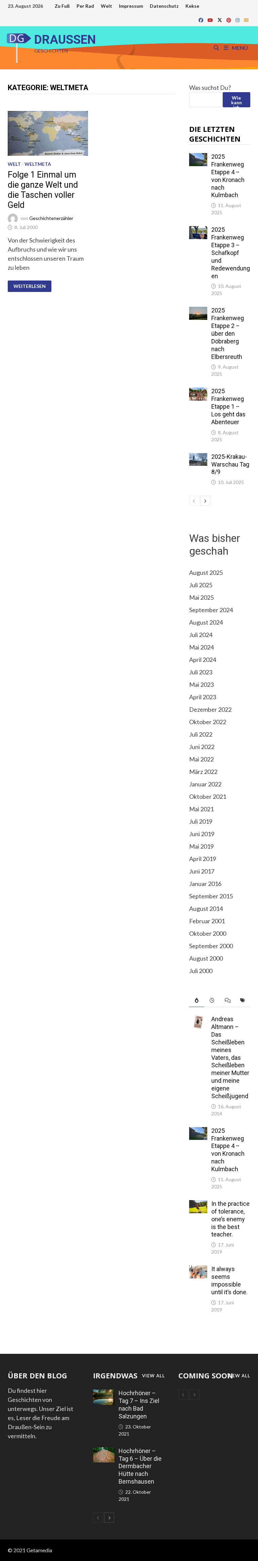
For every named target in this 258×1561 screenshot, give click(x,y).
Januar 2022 (205, 784)
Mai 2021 (201, 809)
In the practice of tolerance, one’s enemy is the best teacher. (230, 1219)
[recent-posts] (212, 1000)
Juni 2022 (201, 746)
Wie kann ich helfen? (236, 101)
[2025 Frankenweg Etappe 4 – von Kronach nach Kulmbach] (198, 157)
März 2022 (203, 771)
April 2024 (202, 659)
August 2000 (206, 958)
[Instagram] (238, 19)
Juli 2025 (200, 585)
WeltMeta (38, 164)
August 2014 (206, 908)
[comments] (227, 1000)
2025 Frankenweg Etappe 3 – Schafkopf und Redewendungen (230, 252)
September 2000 (211, 946)
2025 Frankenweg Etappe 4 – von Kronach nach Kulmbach (228, 175)
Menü (239, 47)
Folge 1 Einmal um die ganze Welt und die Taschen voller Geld (43, 190)
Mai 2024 (201, 647)
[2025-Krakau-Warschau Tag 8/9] (198, 457)
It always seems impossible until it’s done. (229, 1280)
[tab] (197, 1000)
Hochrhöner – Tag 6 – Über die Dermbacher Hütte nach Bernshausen (140, 1466)
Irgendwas (115, 1375)
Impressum (131, 6)
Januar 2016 (205, 883)
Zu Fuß (62, 6)
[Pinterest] (229, 19)
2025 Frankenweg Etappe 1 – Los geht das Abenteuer (228, 406)
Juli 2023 (200, 672)
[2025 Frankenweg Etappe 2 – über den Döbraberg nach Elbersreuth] (198, 311)
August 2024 (206, 622)
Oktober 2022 (207, 722)
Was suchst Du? (210, 87)
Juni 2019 (201, 834)
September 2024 (211, 610)
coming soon (205, 1375)
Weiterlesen (29, 286)
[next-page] (205, 501)
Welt (106, 6)
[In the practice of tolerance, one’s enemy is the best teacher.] (198, 1204)
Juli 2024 (200, 634)
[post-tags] (242, 1000)
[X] (220, 19)
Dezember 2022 (210, 709)
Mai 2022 (201, 759)
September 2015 (211, 896)
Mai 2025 (201, 597)
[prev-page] (194, 501)
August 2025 (206, 572)
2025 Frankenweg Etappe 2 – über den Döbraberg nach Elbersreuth (227, 333)
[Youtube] (211, 19)
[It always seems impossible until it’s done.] (198, 1269)
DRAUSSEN (65, 40)
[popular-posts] (197, 1000)
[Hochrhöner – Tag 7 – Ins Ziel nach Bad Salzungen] (104, 1394)
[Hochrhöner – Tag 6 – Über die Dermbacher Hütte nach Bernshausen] (104, 1451)
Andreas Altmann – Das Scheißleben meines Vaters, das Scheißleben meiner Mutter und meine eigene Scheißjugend (230, 1057)
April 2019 (202, 858)
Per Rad (85, 6)
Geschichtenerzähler (51, 218)
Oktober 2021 (207, 796)
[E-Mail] (246, 19)
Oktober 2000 (207, 933)
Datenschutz (164, 6)
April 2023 (202, 697)
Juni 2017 (201, 871)
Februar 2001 (207, 921)
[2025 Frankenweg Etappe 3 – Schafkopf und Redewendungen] (198, 230)
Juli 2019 (200, 821)
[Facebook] (201, 19)
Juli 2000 (200, 970)
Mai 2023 (201, 684)
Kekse (192, 6)
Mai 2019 (201, 846)
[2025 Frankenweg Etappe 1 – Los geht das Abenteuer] (198, 392)
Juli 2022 (200, 734)
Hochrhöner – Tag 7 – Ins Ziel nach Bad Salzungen (139, 1404)
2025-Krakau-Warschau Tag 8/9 (230, 464)
